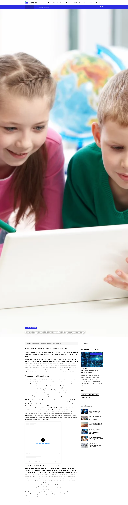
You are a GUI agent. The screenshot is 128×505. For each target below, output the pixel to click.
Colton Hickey (30, 348)
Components (74, 2)
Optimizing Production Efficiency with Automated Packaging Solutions (95, 445)
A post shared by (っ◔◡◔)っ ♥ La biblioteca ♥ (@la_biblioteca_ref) (43, 461)
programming (86, 397)
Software (62, 2)
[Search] (82, 343)
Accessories (82, 2)
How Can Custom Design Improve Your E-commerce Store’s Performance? (95, 418)
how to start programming (90, 394)
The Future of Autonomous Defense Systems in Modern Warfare (95, 425)
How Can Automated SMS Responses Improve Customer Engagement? (96, 438)
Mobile (67, 2)
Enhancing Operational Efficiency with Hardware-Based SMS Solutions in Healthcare (95, 431)
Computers (55, 2)
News (49, 2)
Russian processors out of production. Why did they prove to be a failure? (55, 7)
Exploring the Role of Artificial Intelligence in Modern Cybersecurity (94, 411)
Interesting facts (90, 2)
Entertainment (99, 2)
